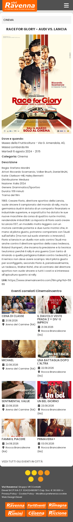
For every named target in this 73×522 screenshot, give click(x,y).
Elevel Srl (6, 490)
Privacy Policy (9, 493)
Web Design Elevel (12, 497)
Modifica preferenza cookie (51, 493)
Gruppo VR (25, 486)
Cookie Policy (26, 493)
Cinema (8, 20)
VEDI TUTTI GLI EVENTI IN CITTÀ (22, 461)
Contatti (36, 486)
